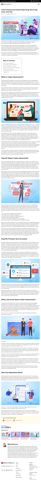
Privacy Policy (18, 475)
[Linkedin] (6, 427)
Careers (17, 472)
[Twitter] (4, 427)
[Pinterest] (8, 427)
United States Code (6, 312)
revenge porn (33, 124)
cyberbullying (9, 84)
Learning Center (19, 470)
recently (24, 305)
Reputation (6, 407)
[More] (10, 427)
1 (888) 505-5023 (35, 1)
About (17, 466)
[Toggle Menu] (39, 4)
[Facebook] (2, 427)
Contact (31, 462)
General (14, 14)
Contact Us (18, 468)
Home (17, 465)
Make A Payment (19, 477)
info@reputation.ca (19, 420)
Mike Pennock (4, 14)
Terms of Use (18, 473)
